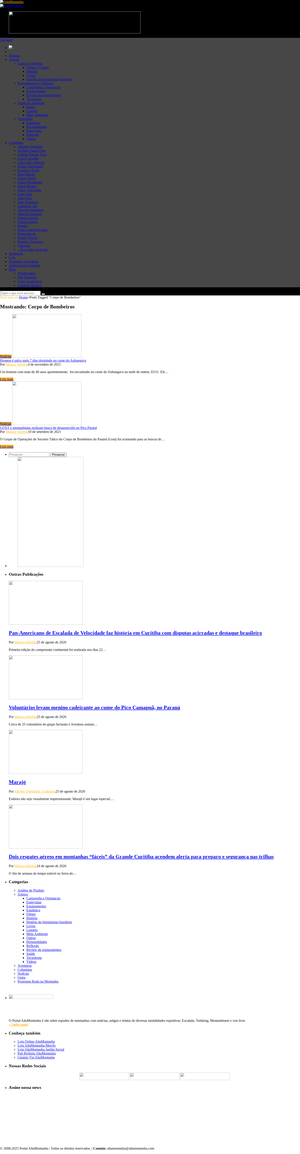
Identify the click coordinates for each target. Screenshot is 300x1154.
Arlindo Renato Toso (32, 154)
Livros (30, 75)
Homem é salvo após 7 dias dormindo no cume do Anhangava (43, 360)
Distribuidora (27, 273)
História (31, 71)
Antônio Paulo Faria (32, 150)
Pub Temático (27, 277)
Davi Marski (26, 174)
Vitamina (24, 245)
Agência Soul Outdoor (24, 265)
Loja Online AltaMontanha (36, 1041)
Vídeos (31, 961)
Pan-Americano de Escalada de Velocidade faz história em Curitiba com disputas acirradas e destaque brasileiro (135, 633)
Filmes (31, 914)
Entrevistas (34, 131)
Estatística (33, 123)
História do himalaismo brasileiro (49, 79)
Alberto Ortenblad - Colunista (35, 791)
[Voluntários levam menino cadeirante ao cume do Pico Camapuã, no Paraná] (46, 698)
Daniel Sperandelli (30, 166)
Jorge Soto (25, 194)
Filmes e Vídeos (37, 67)
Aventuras (16, 253)
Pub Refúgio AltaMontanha (37, 1053)
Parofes (23, 226)
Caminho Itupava (30, 285)
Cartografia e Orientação (43, 87)
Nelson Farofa (27, 222)
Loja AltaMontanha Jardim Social (41, 1049)
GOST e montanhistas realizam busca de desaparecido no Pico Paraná (48, 428)
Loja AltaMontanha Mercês (37, 1045)
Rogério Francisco (30, 242)
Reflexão (32, 135)
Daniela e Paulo (29, 170)
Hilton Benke (27, 186)
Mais (12, 269)
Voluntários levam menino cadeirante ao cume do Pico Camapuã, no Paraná (94, 707)
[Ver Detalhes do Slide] (50, 566)
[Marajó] (46, 773)
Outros (31, 139)
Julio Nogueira (28, 202)
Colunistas (16, 143)
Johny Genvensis (29, 190)
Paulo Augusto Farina (33, 230)
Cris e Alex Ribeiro (31, 162)
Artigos (14, 59)
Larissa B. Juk (27, 206)
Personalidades (36, 127)
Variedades (25, 119)
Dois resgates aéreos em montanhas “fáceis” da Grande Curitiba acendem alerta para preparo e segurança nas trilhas (141, 856)
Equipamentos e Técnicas (35, 83)
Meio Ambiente (37, 115)
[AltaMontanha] (11, 2)
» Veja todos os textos (33, 249)
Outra (21, 977)
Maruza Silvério (17, 364)
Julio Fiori (25, 198)
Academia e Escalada (23, 261)
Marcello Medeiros (31, 210)
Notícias (14, 55)
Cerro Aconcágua (30, 281)
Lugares (32, 111)
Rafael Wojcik (27, 238)
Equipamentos (36, 91)
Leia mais (6, 379)
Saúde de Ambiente (31, 103)
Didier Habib (27, 178)
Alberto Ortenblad (30, 146)
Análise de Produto (31, 890)
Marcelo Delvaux (30, 214)
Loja (12, 257)
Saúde (30, 107)
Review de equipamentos (43, 95)
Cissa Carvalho (28, 158)
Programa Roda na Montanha (38, 981)
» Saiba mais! (19, 1024)
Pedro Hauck (27, 234)
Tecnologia (34, 99)
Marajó (17, 782)
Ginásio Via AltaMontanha (36, 1057)
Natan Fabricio (28, 218)
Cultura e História (30, 63)
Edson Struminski (30, 182)
